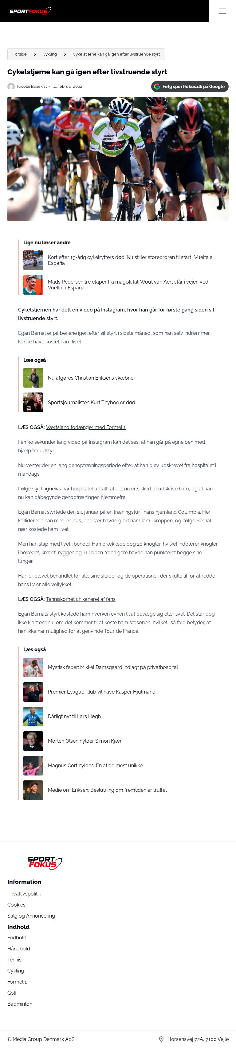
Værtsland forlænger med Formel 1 (86, 427)
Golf (12, 993)
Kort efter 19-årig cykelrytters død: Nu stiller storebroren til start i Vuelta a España (130, 260)
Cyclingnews (46, 489)
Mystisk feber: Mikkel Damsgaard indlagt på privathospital (113, 667)
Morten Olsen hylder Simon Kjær (85, 741)
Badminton (19, 1004)
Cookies (16, 905)
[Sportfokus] (108, 11)
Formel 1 (17, 982)
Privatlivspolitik (24, 894)
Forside (20, 54)
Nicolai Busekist (32, 86)
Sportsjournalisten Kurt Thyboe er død (91, 402)
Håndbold (18, 949)
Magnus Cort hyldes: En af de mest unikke (95, 765)
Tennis (14, 960)
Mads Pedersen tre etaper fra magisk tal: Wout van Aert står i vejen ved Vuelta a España (128, 285)
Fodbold (16, 938)
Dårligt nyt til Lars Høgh (74, 716)
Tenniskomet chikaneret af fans (81, 599)
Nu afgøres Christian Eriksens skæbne (90, 378)
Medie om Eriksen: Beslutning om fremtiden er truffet (107, 790)
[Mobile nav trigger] (222, 11)
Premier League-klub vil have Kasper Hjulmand (101, 692)
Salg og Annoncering (31, 916)
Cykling (50, 54)
